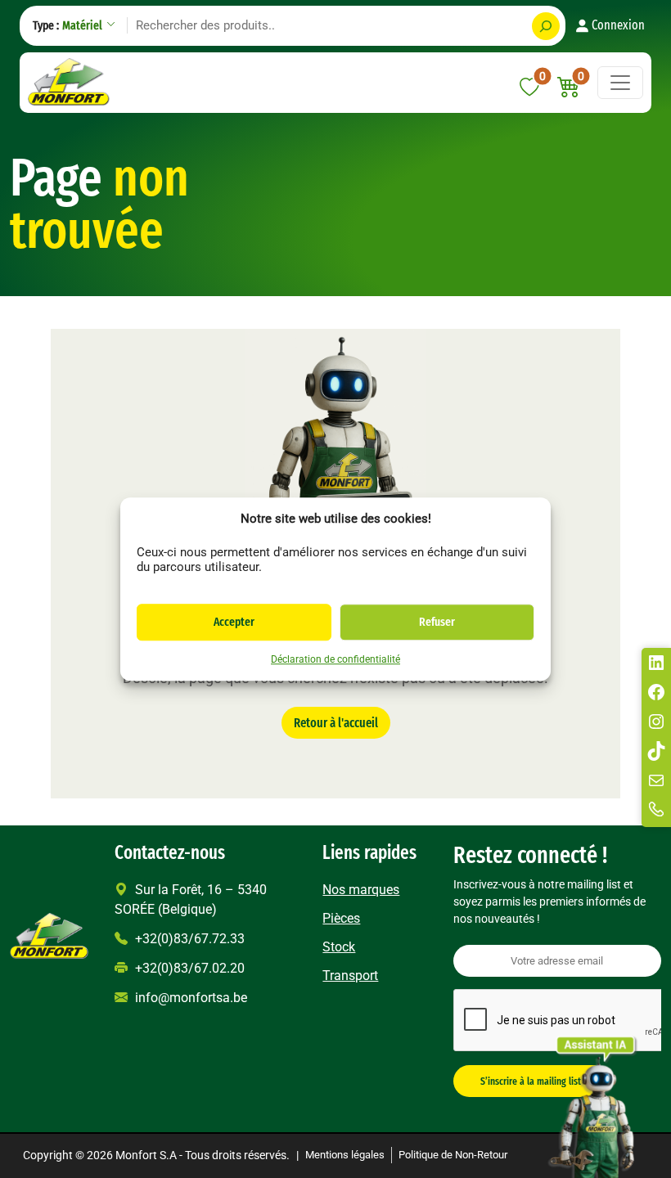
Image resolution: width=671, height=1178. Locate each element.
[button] (569, 87)
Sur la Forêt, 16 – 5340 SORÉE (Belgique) (191, 899)
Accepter (234, 621)
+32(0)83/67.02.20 (188, 968)
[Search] (546, 26)
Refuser (437, 621)
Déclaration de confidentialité (335, 659)
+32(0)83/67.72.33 (188, 938)
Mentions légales (345, 1155)
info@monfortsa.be (189, 997)
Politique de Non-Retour (453, 1155)
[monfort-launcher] (593, 1103)
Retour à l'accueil (336, 723)
